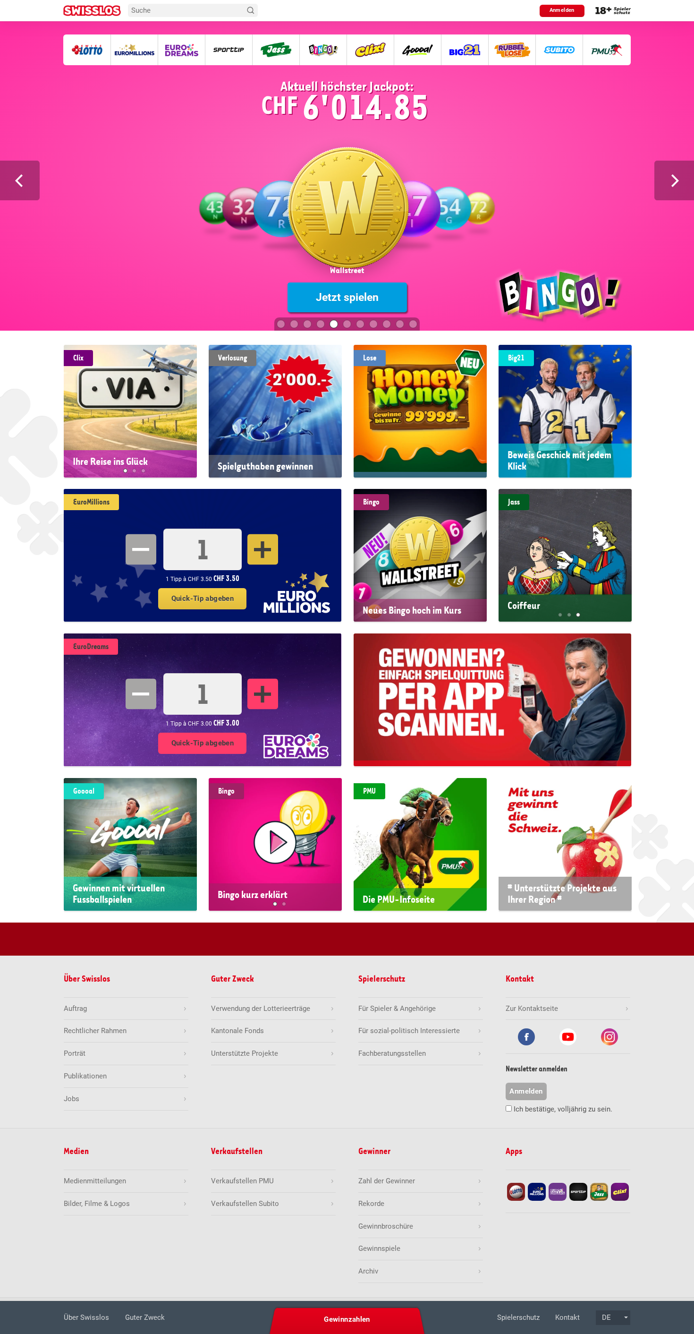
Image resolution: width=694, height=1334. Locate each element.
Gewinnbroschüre (385, 1226)
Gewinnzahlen (347, 1319)
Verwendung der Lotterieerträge (260, 1008)
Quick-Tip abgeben (202, 598)
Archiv (368, 1271)
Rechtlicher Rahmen (95, 1030)
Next (674, 180)
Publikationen (85, 1076)
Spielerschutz (518, 1317)
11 (413, 324)
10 (400, 324)
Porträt (74, 1053)
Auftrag (75, 1008)
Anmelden (562, 10)
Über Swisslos (86, 1317)
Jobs (71, 1099)
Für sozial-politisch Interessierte (409, 1030)
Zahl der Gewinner (386, 1181)
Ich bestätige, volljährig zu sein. (563, 1109)
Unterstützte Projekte (244, 1053)
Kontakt (567, 1317)
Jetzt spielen (347, 297)
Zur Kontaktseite (532, 1008)
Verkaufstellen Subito (245, 1203)
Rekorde (371, 1203)
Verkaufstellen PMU (242, 1181)
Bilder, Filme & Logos (97, 1203)
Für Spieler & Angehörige (397, 1008)
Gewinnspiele (379, 1248)
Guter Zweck (145, 1317)
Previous (20, 180)
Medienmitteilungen (95, 1181)
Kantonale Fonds (237, 1030)
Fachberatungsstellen (392, 1053)
